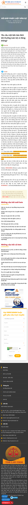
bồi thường (4, 77)
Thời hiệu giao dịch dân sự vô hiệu (9, 224)
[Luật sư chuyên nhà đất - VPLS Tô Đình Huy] (11, 2)
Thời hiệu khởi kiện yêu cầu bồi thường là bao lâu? (13, 266)
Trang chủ (8, 21)
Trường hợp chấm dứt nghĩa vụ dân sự (11, 218)
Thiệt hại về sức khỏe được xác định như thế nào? (13, 226)
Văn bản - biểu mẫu (8, 377)
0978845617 (6, 503)
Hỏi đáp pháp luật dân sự (14, 22)
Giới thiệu (5, 370)
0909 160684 (5, 197)
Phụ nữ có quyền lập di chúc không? (10, 272)
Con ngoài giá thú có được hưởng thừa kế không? (13, 269)
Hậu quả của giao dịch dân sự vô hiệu (10, 216)
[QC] (14, 298)
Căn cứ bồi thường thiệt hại (8, 221)
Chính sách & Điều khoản (9, 392)
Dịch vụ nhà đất (7, 374)
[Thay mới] (19, 348)
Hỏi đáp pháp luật (17, 21)
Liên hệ (5, 399)
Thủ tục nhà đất (7, 395)
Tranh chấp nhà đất (8, 381)
